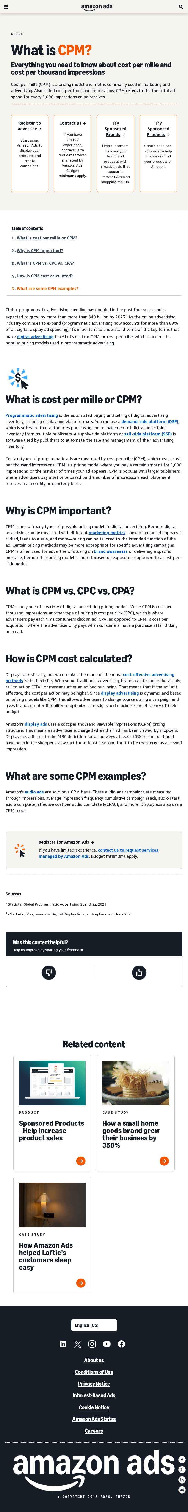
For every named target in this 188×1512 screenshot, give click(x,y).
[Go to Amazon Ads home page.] (94, 1470)
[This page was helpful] (139, 973)
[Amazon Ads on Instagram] (92, 1344)
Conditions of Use (94, 1372)
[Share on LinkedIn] (182, 1480)
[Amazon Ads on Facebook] (121, 1344)
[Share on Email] (182, 1490)
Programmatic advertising (32, 415)
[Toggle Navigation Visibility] (6, 7)
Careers (94, 1430)
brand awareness (111, 551)
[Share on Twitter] (182, 1469)
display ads (36, 724)
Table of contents (27, 228)
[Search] (181, 7)
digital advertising (35, 336)
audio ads (34, 791)
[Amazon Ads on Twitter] (77, 1344)
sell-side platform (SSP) (148, 433)
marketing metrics (107, 532)
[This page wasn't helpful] (48, 973)
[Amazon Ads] (93, 7)
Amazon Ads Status (94, 1419)
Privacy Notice (94, 1383)
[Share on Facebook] (182, 1459)
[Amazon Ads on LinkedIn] (62, 1344)
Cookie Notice (94, 1407)
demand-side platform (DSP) (150, 421)
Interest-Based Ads (94, 1395)
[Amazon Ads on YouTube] (107, 1344)
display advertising (120, 693)
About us (94, 1360)
